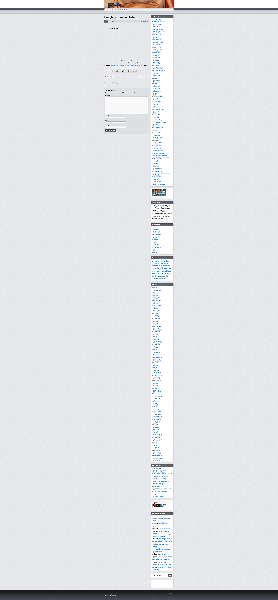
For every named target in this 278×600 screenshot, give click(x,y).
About (119, 10)
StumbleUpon (132, 71)
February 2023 (157, 300)
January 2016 (156, 374)
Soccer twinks (109, 76)
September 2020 (157, 312)
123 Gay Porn (156, 55)
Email (106, 120)
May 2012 (155, 445)
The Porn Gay (156, 174)
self (158, 276)
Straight (155, 237)
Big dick (158, 261)
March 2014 (156, 409)
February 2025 (157, 290)
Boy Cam (155, 83)
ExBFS (154, 106)
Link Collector (157, 148)
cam (154, 265)
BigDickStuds (156, 80)
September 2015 (157, 380)
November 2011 (157, 455)
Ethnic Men (156, 104)
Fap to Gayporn (157, 108)
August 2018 (156, 333)
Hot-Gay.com (156, 143)
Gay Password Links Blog (159, 122)
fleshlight (154, 271)
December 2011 (157, 453)
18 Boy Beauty (115, 4)
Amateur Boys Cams (158, 68)
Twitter (114, 71)
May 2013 (155, 426)
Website (107, 125)
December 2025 (157, 289)
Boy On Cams (156, 90)
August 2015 (156, 382)
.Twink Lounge (157, 47)
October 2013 (156, 418)
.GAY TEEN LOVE (157, 34)
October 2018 (156, 331)
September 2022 (157, 302)
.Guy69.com (156, 41)
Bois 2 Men (156, 81)
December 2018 (157, 329)
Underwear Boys (157, 247)
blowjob (165, 261)
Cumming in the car (158, 496)
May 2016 (155, 367)
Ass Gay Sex (156, 72)
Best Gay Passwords (158, 77)
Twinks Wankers (157, 181)
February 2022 (157, 305)
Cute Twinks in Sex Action (160, 480)
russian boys (162, 554)
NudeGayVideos (157, 161)
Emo (170, 268)
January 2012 (156, 452)
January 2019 (156, 328)
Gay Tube (155, 130)
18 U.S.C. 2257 (113, 10)
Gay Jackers (156, 117)
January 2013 (156, 432)
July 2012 (155, 442)
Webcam (138, 65)
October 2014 (156, 398)
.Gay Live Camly (157, 32)
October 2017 (156, 344)
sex (166, 275)
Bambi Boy (156, 73)
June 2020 (155, 313)
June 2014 (155, 404)
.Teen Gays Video (157, 44)
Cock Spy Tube (157, 98)
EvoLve (152, 593)
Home (107, 10)
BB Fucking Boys (157, 486)
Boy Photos (156, 229)
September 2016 (157, 360)
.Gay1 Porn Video (157, 37)
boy (116, 21)
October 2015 (156, 378)
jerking (164, 273)
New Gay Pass (157, 160)
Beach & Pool (156, 75)
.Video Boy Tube (157, 49)
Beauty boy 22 (161, 517)
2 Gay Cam (156, 60)
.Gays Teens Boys (157, 39)
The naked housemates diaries (161, 173)
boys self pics (161, 263)
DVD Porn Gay (157, 103)
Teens (125, 65)
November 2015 (157, 377)
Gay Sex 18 (156, 126)
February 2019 (157, 326)
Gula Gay (155, 140)
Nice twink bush (163, 553)
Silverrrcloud (156, 170)
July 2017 (155, 347)
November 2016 (157, 357)
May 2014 (155, 406)
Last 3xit (155, 147)
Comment (107, 95)
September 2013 (157, 419)
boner (154, 263)
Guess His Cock (157, 139)
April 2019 (156, 325)
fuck (158, 271)
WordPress (171, 593)
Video (132, 65)
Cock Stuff (156, 99)
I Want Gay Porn (157, 145)
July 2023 (155, 298)
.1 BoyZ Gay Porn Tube (159, 21)
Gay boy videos (157, 233)
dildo (167, 268)
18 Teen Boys (156, 59)
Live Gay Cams (157, 152)
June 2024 (155, 295)
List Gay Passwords (158, 150)
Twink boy (129, 65)
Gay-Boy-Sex (156, 132)
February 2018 (157, 341)
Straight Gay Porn (158, 541)
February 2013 (157, 431)
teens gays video (157, 171)
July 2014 (155, 403)
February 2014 (157, 411)
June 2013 (155, 424)
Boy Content (156, 88)
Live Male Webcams (158, 153)
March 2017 (156, 351)
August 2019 (156, 320)
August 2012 (156, 440)
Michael (155, 564)
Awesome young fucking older (161, 485)
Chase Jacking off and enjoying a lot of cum (161, 535)
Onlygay (155, 163)
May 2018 (155, 336)
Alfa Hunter (156, 65)
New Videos (112, 65)
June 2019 (155, 323)
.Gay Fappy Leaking (158, 31)
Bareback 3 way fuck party (160, 470)
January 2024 (156, 297)
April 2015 (156, 388)
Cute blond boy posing (161, 560)
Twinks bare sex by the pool (160, 476)
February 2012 (157, 450)
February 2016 (157, 372)
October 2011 (156, 457)
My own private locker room (161, 156)
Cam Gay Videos (157, 96)
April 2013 (156, 427)
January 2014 (156, 413)
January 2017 (156, 354)
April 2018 (156, 338)
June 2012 (155, 444)
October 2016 (156, 359)
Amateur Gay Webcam (159, 70)
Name (107, 116)
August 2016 (156, 362)
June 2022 (155, 303)
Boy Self (155, 93)
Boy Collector (156, 86)
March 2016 (156, 370)
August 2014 (156, 401)
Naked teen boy (161, 562)
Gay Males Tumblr (158, 121)
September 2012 (157, 439)
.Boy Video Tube (157, 24)
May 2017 (155, 349)
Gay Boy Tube (156, 114)
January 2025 (156, 292)
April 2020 (156, 315)
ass (153, 261)
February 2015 (157, 391)
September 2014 (157, 400)
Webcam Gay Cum (158, 183)
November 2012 (157, 436)
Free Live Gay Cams (158, 109)
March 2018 (156, 339)
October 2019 (156, 318)
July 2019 (155, 321)
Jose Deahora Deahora (159, 559)
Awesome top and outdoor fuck (161, 481)
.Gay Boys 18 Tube (158, 29)
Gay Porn (155, 124)
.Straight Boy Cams (158, 42)
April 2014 (156, 408)
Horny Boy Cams (157, 142)
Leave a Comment (144, 21)
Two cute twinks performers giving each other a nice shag (162, 474)
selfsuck (161, 276)
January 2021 (156, 310)
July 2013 (155, 422)
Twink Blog (156, 179)
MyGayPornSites (157, 158)
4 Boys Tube (156, 62)
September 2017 (157, 346)
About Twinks (157, 64)
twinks (155, 278)
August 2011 (156, 460)
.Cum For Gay (156, 26)
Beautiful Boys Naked (159, 471)
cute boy (110, 67)
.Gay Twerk (156, 36)
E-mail (138, 71)
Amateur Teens (157, 228)
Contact (124, 10)
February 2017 (157, 352)
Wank (135, 65)
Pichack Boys (156, 165)
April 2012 (156, 447)
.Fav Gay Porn (156, 28)
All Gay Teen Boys (158, 67)
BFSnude (155, 78)
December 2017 (157, 342)
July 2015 (155, 383)
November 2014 (157, 396)
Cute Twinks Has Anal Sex (160, 491)
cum (147, 65)
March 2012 (156, 449)
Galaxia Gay (156, 111)
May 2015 (155, 387)
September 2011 (157, 458)
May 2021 (155, 308)
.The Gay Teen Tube (158, 46)
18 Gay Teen (156, 57)
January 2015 (156, 393)
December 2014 (157, 395)
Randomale (156, 166)
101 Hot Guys (156, 54)
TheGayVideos (157, 176)
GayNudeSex (156, 134)
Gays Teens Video (157, 137)
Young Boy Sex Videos (159, 184)
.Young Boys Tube (157, 50)
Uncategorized (157, 246)
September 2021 (157, 307)
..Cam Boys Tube (157, 19)
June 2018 (155, 334)
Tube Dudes (156, 178)
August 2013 (156, 421)
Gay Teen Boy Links (158, 127)
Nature (170, 273)
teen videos (121, 65)
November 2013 (157, 416)
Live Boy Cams (157, 468)
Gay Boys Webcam (158, 116)
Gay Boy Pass (156, 112)
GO (170, 575)
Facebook (120, 71)
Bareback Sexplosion (158, 483)
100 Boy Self (156, 52)
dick (113, 67)
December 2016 (157, 356)
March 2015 (156, 390)
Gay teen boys (157, 234)
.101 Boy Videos (157, 23)
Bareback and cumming (159, 478)
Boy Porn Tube (157, 91)
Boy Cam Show (157, 85)
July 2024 (155, 294)
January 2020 (156, 316)
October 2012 (156, 437)
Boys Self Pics (156, 231)
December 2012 (157, 434)
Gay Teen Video (157, 129)
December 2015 (157, 375)
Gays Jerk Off (156, 135)
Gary (154, 517)
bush (167, 263)
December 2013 (157, 414)
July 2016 (155, 364)
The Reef (145, 76)
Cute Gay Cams (157, 101)
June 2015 (155, 385)
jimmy (155, 518)
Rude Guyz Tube (157, 168)
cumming (106, 67)
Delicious (125, 71)
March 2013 (156, 429)
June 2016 (155, 365)
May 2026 (155, 287)
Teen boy (117, 65)
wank (116, 67)
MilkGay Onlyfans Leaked (160, 155)
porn (154, 275)
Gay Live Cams (157, 119)
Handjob (163, 271)
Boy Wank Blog (157, 94)
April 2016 (156, 369)
